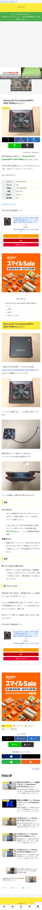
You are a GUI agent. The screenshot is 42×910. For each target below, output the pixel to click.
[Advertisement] (21, 44)
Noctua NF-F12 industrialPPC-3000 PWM (18, 370)
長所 (9, 309)
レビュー (6, 729)
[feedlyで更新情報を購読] (11, 762)
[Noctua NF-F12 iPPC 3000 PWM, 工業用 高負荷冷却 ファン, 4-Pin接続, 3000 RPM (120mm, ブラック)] (7, 222)
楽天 (21, 240)
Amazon (21, 236)
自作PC (15, 729)
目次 (18, 299)
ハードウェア (19, 726)
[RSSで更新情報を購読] (30, 762)
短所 (9, 312)
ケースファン (8, 726)
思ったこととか (13, 315)
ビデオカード (30, 726)
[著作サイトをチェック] (11, 756)
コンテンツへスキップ (8, 1)
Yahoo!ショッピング (20, 244)
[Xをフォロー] (30, 756)
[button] (27, 145)
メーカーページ (8, 204)
